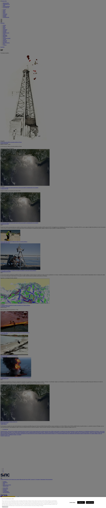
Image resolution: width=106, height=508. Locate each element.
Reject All (81, 502)
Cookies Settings (72, 502)
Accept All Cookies (90, 502)
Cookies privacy (5, 506)
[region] (53, 502)
